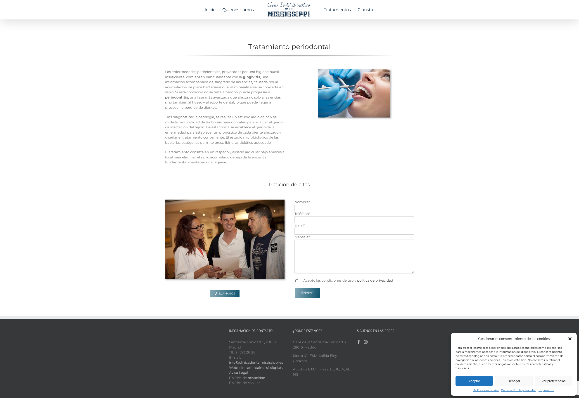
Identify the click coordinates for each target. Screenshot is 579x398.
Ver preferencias (553, 381)
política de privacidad (375, 280)
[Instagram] (366, 342)
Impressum (546, 390)
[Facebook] (359, 342)
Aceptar (474, 381)
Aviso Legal (238, 372)
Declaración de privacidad (518, 390)
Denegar (514, 381)
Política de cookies (486, 390)
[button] (570, 339)
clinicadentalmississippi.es (260, 367)
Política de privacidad (247, 378)
